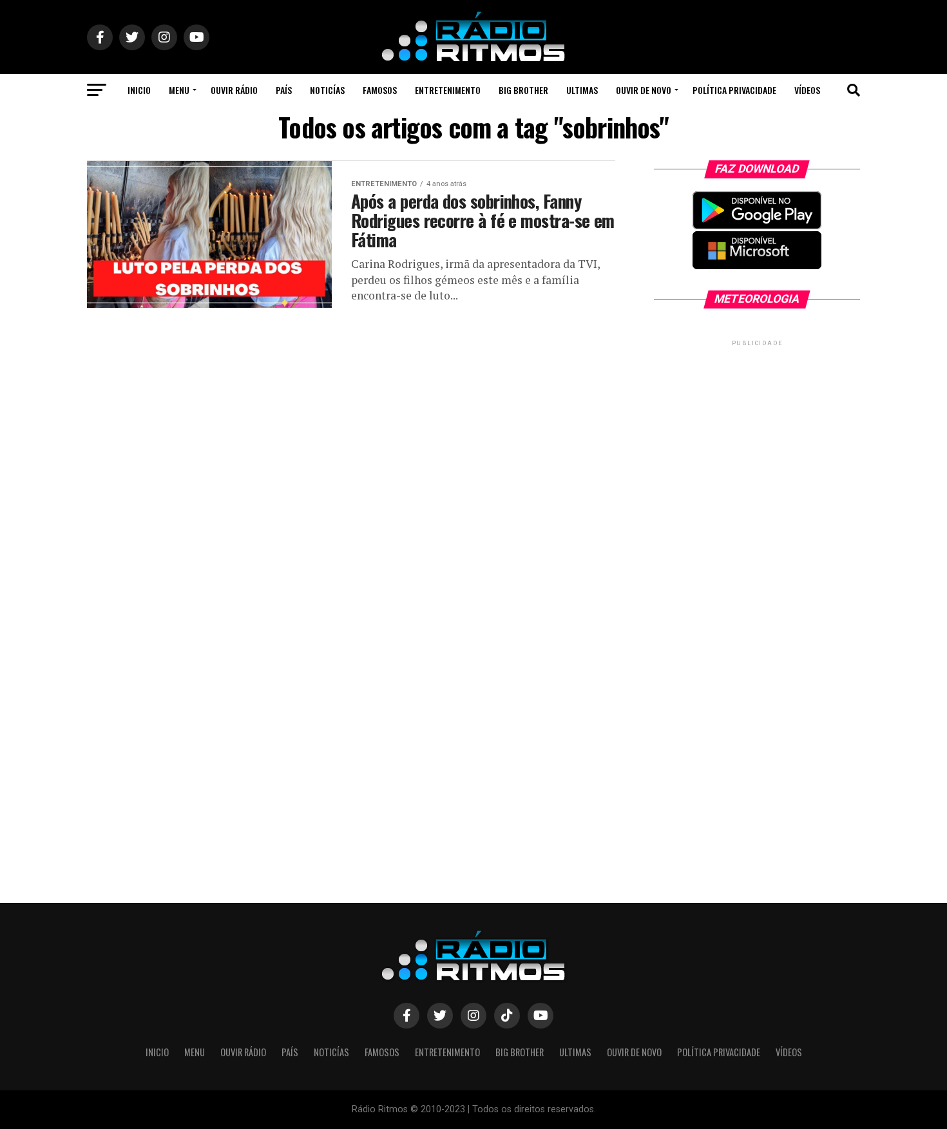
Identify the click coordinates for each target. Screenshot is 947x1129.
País (284, 90)
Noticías (327, 90)
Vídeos (807, 90)
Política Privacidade (734, 90)
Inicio (139, 90)
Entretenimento (448, 90)
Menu (179, 90)
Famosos (380, 90)
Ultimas (582, 90)
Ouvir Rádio (234, 90)
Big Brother (523, 90)
